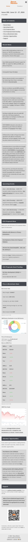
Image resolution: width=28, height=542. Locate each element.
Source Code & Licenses (14, 537)
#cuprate (21, 202)
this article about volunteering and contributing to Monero (14, 475)
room (7, 153)
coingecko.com (16, 430)
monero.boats (19, 432)
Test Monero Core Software (10, 451)
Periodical (19, 6)
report (16, 90)
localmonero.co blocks (8, 432)
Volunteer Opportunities (10, 36)
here (21, 80)
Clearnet (9, 539)
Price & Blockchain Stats (10, 34)
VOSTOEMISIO (11, 150)
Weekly (8, 6)
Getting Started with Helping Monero (13, 469)
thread (11, 103)
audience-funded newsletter (14, 490)
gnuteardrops (20, 150)
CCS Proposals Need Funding (11, 31)
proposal (22, 103)
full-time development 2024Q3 (11, 272)
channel (15, 138)
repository (5, 107)
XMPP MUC (20, 151)
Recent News (7, 25)
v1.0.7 (18, 55)
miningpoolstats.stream (13, 428)
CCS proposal (11, 155)
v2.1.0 (10, 62)
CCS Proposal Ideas (9, 29)
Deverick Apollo (13, 81)
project (12, 105)
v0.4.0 (9, 113)
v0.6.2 (16, 72)
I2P (20, 539)
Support (5, 38)
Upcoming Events (8, 27)
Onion (15, 539)
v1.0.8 (10, 50)
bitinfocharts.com (7, 430)
